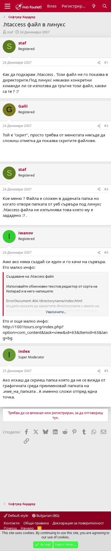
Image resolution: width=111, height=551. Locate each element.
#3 (106, 189)
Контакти (11, 523)
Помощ (10, 528)
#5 (106, 371)
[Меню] (7, 6)
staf (10, 32)
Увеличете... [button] (56, 311)
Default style (17, 515)
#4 (106, 252)
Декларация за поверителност (78, 523)
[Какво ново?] (94, 6)
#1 (106, 62)
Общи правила (36, 523)
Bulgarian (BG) (47, 515)
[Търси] (104, 6)
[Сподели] (98, 63)
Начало (27, 528)
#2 (106, 125)
